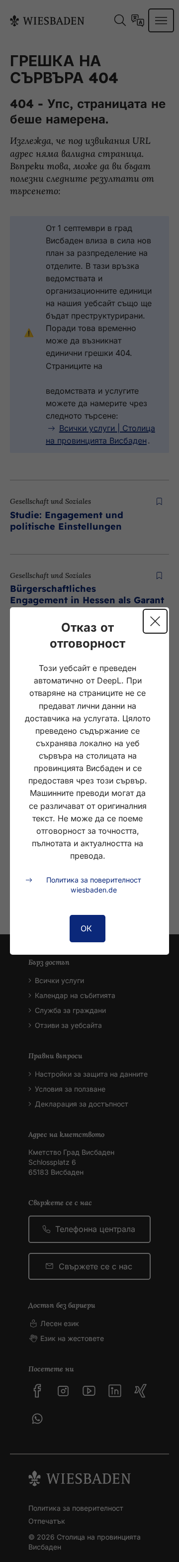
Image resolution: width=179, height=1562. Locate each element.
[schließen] (155, 621)
